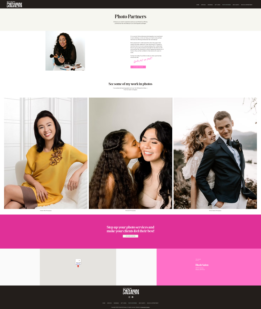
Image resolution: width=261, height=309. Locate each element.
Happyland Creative (145, 307)
